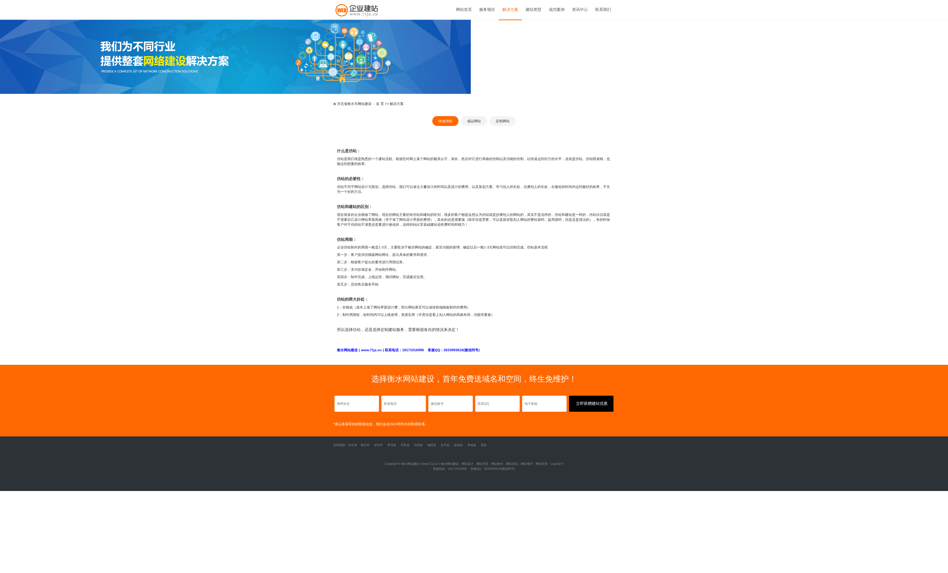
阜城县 (471, 445)
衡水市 (365, 445)
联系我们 (603, 9)
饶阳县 (431, 445)
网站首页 (464, 9)
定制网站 (503, 121)
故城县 (458, 445)
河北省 (352, 445)
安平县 (445, 445)
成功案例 (557, 9)
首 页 (380, 104)
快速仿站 (445, 121)
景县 (484, 445)
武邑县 (405, 445)
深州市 (378, 445)
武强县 (418, 445)
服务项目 (487, 9)
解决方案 (510, 9)
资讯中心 (580, 9)
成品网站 (474, 121)
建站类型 (533, 9)
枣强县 (391, 445)
